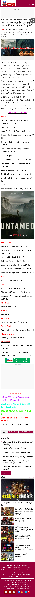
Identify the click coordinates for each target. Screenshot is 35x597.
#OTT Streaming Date (27, 432)
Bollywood (25, 565)
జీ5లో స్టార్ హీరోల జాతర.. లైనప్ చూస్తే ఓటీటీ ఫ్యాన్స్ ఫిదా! (16, 504)
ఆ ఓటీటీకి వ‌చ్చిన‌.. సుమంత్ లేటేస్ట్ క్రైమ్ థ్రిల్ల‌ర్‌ (23, 519)
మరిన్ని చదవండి (6, 473)
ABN (2, 29)
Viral (11, 570)
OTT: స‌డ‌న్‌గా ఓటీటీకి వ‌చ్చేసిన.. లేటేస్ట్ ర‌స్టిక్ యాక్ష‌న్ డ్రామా (24, 529)
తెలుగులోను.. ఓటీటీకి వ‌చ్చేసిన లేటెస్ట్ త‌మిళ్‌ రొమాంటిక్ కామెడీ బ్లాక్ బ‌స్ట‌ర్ (24, 511)
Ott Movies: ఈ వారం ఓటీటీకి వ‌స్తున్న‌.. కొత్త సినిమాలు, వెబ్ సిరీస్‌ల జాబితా (24, 547)
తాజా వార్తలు (5, 437)
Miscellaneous (28, 570)
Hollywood (15, 572)
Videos (28, 567)
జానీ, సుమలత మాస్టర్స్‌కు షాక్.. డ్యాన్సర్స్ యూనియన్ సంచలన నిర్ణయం (18, 443)
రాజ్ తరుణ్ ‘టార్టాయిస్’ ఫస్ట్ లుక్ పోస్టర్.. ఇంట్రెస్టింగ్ (18, 456)
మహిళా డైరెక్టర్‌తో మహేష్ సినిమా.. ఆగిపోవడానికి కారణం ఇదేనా (17, 468)
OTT (7, 20)
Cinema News (18, 570)
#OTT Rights (13, 432)
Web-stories (4, 570)
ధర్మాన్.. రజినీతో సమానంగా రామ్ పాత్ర (14, 448)
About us (11, 576)
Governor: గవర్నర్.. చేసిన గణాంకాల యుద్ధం (16, 452)
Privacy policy (20, 576)
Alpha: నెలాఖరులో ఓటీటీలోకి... (21, 555)
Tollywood (17, 565)
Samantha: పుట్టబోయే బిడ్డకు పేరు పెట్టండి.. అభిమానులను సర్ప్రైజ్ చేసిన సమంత (16, 461)
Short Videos (26, 574)
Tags (3, 432)
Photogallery (6, 572)
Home (2, 20)
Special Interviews (25, 572)
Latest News (8, 565)
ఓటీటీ (3, 476)
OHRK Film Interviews (9, 574)
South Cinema (7, 567)
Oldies (19, 574)
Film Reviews (16, 567)
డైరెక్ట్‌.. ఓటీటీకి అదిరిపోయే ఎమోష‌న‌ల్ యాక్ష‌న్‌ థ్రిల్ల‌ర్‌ (23, 537)
